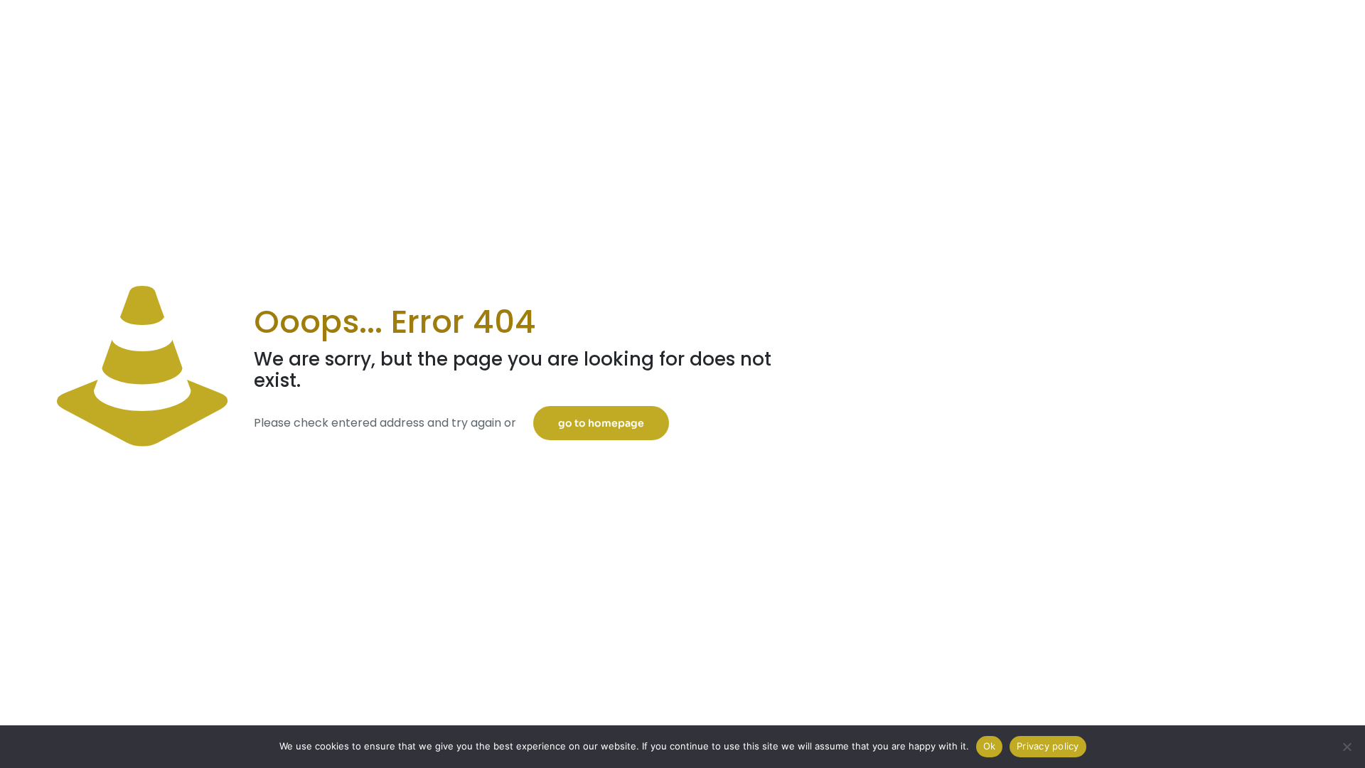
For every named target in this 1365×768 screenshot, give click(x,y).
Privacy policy (1048, 746)
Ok (989, 746)
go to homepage (601, 423)
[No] (1347, 747)
